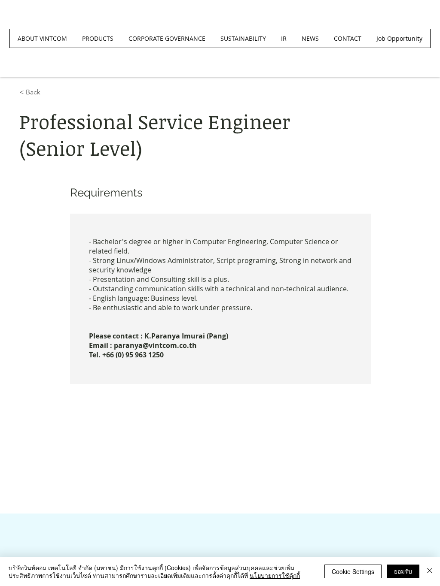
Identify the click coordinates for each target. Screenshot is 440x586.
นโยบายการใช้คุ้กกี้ (275, 575)
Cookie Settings (353, 571)
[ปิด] (430, 571)
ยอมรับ (403, 571)
